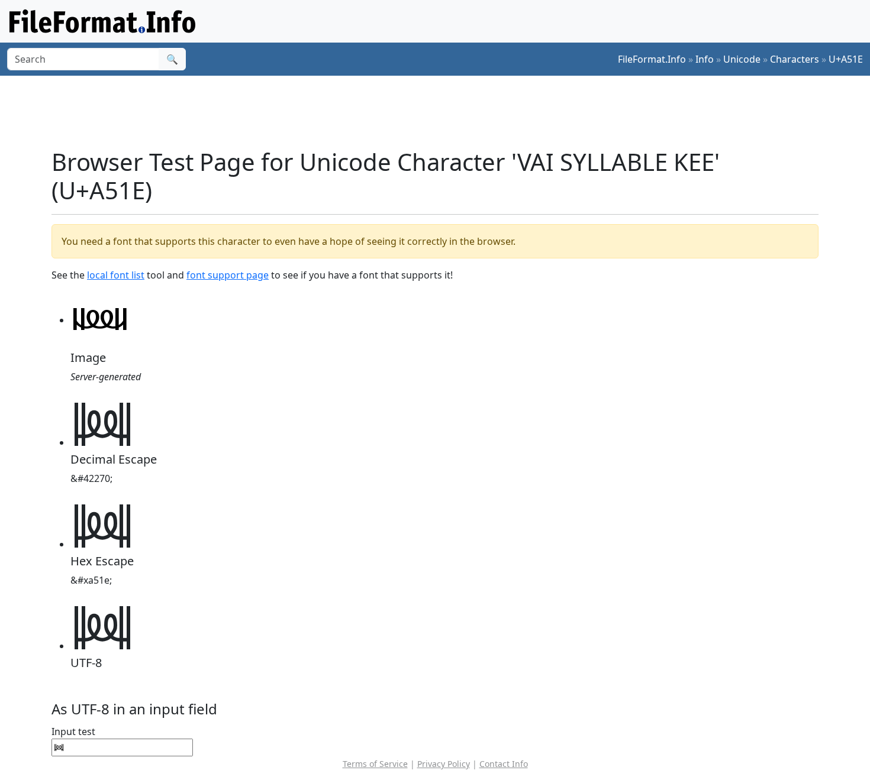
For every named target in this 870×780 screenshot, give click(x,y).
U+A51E (846, 59)
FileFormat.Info (652, 59)
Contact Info (503, 763)
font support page (227, 274)
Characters (794, 59)
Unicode (742, 59)
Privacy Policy (443, 763)
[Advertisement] (442, 111)
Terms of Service (375, 763)
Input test (73, 731)
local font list (115, 274)
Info (704, 59)
